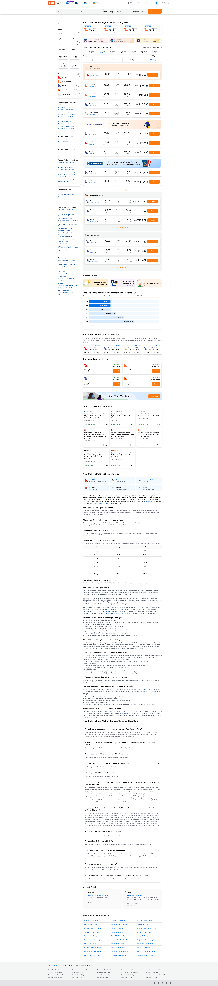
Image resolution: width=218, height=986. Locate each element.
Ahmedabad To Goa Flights (93, 951)
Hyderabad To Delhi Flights (119, 940)
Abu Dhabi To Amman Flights (65, 123)
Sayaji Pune (61, 283)
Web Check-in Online (63, 196)
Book (153, 75)
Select (116, 371)
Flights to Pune (62, 192)
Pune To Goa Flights (90, 936)
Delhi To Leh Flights (90, 943)
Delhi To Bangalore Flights (119, 924)
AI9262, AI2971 (92, 144)
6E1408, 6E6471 (92, 183)
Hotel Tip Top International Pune (66, 264)
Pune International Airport (134, 895)
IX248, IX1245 (92, 114)
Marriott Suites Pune (63, 290)
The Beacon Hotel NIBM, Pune (66, 287)
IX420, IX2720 (92, 87)
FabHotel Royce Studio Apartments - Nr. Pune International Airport (69, 215)
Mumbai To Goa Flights (91, 920)
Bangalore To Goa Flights (118, 955)
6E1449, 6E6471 (94, 261)
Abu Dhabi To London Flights (66, 107)
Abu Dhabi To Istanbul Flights (66, 112)
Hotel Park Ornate (63, 269)
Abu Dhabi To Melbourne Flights (66, 119)
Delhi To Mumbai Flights (144, 920)
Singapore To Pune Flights (65, 139)
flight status (127, 713)
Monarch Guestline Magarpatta (66, 278)
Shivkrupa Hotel (62, 273)
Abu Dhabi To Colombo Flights (66, 121)
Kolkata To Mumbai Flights (119, 947)
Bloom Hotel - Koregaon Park (66, 209)
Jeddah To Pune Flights (64, 141)
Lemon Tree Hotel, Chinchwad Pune (67, 285)
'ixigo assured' (106, 611)
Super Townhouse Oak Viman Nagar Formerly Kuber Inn (68, 225)
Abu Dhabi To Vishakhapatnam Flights (68, 128)
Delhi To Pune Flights (117, 928)
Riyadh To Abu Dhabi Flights (65, 167)
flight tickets (148, 501)
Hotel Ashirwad (62, 280)
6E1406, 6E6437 (94, 221)
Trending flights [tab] (67, 965)
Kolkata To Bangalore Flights (93, 947)
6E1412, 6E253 (92, 105)
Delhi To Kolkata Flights (118, 932)
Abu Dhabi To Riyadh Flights (65, 109)
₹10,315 (119, 479)
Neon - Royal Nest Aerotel (65, 236)
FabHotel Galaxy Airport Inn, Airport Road (67, 233)
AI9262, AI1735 (94, 76)
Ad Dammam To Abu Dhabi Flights (67, 172)
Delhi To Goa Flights (90, 924)
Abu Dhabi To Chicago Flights (66, 126)
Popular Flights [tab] (53, 965)
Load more (122, 189)
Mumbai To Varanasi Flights (145, 943)
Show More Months (91, 325)
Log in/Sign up (164, 3)
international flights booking (114, 613)
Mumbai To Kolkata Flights (119, 936)
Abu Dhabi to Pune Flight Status (66, 194)
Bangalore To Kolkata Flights (146, 951)
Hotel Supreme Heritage (64, 230)
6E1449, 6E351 (92, 153)
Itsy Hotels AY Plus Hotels (65, 250)
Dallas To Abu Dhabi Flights (65, 165)
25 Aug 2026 (147, 479)
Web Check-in (143, 689)
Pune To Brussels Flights (64, 152)
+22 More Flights (122, 267)
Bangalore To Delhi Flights (92, 928)
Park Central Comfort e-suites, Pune (67, 266)
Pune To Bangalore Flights (145, 955)
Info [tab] (97, 965)
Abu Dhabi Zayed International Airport (97, 895)
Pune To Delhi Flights (143, 924)
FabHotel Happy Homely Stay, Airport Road (68, 221)
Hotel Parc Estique (63, 241)
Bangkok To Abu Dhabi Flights (66, 176)
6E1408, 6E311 (92, 173)
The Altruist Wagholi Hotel (65, 218)
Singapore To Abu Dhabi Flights (66, 162)
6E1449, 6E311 (93, 252)
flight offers (128, 748)
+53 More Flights (122, 227)
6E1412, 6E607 (92, 135)
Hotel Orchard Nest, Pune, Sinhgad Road (67, 261)
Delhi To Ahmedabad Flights (93, 940)
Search (153, 11)
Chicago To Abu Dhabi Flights (66, 169)
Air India (92, 479)
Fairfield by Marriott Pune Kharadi (67, 239)
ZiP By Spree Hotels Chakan (65, 292)
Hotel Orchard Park (63, 276)
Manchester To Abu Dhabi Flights (67, 179)
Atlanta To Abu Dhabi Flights (65, 181)
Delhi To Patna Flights (117, 943)
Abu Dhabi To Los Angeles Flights (67, 114)
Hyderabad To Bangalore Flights (147, 928)
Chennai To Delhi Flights (91, 932)
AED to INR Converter (63, 199)
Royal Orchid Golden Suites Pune (67, 212)
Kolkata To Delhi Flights (144, 932)
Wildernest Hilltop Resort (65, 295)
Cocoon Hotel (62, 271)
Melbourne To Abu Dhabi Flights (66, 174)
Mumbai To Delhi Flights (118, 920)
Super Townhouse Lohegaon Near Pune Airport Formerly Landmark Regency (69, 246)
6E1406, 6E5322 (94, 212)
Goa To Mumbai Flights (144, 947)
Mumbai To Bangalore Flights (146, 936)
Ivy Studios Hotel (62, 243)
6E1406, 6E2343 (94, 203)
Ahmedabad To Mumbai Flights (120, 951)
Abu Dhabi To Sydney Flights (65, 116)
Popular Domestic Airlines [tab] (84, 965)
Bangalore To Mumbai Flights (146, 940)
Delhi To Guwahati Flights (92, 955)
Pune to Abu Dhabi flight (105, 503)
